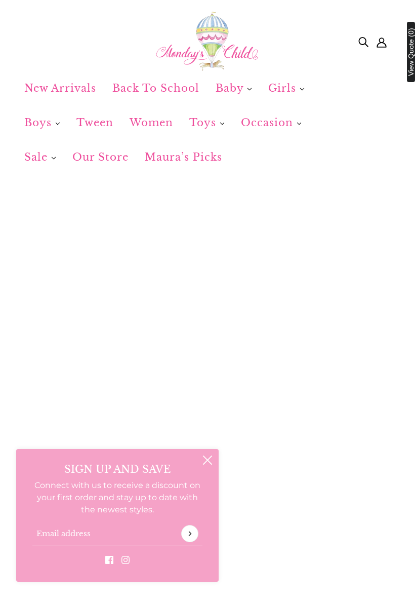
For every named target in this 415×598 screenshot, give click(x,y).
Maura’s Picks (183, 157)
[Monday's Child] (207, 41)
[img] (363, 41)
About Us (173, 446)
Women (151, 123)
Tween (94, 123)
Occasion (269, 123)
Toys (204, 123)
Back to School (155, 88)
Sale (37, 157)
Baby (231, 88)
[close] (207, 460)
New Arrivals (60, 88)
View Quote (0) (411, 52)
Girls (284, 88)
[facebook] (109, 559)
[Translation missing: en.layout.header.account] (381, 41)
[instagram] (125, 559)
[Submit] (189, 533)
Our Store (100, 157)
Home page (177, 309)
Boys (39, 123)
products (303, 309)
